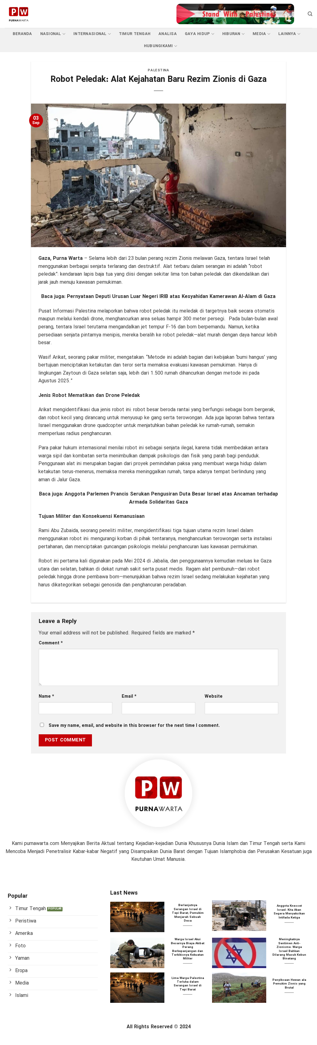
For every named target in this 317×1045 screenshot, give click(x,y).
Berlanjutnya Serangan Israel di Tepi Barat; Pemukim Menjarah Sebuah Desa (188, 913)
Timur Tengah (134, 34)
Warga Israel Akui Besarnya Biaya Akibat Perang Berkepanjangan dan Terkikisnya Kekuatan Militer (187, 949)
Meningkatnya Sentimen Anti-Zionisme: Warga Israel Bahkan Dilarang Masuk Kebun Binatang (289, 949)
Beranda (22, 34)
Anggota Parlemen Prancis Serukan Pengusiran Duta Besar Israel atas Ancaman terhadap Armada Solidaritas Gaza (171, 498)
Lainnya (287, 34)
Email (129, 696)
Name (46, 696)
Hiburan (231, 34)
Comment (51, 643)
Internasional (89, 34)
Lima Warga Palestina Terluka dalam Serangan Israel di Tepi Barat (188, 984)
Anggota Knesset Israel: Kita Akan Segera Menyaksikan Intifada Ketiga (289, 912)
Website (214, 696)
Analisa (167, 34)
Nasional (50, 34)
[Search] (310, 14)
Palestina (158, 70)
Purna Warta (68, 258)
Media (259, 34)
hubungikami (158, 46)
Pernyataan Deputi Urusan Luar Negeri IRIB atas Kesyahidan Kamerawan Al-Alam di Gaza (171, 296)
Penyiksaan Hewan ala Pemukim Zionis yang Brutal (289, 984)
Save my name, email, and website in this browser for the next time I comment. (134, 725)
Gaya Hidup (197, 34)
